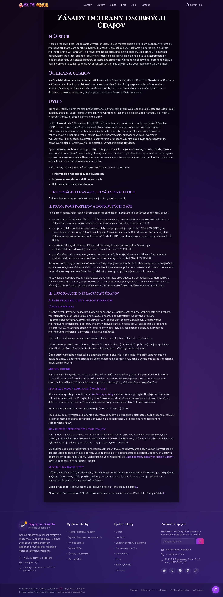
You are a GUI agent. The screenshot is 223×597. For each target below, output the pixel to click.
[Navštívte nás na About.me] (196, 571)
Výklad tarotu (76, 542)
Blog (133, 4)
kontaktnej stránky (102, 394)
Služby (101, 4)
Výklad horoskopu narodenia (85, 537)
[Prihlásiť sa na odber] (200, 541)
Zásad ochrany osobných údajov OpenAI (149, 456)
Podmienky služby (126, 548)
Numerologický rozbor (81, 531)
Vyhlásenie (122, 553)
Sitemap (120, 569)
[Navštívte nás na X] (164, 571)
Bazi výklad (74, 559)
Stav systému (123, 564)
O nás (113, 4)
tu (136, 486)
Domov (87, 4)
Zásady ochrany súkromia (131, 542)
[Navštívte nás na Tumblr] (172, 571)
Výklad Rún (75, 548)
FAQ (123, 4)
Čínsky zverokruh (78, 553)
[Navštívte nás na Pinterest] (180, 571)
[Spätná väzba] (215, 589)
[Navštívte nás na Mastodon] (188, 571)
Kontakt (145, 4)
